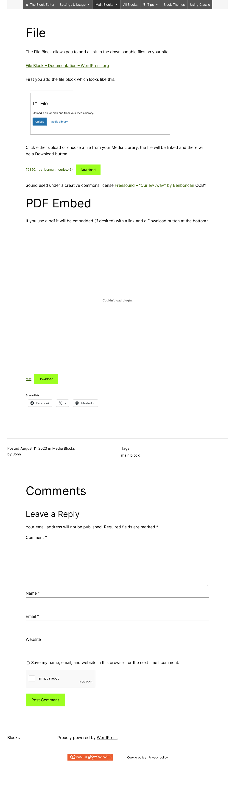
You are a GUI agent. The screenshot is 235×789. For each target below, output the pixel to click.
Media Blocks (63, 448)
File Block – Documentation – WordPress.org (67, 65)
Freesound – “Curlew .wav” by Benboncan (154, 185)
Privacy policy (158, 757)
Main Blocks (104, 4)
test (28, 379)
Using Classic (200, 4)
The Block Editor (42, 4)
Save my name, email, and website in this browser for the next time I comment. (105, 662)
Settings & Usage (73, 4)
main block (130, 455)
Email (32, 616)
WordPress (107, 737)
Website (33, 639)
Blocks (13, 737)
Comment (36, 537)
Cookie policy (136, 757)
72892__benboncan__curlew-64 (50, 170)
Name (33, 593)
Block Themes (174, 4)
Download (88, 170)
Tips (150, 4)
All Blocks (130, 4)
